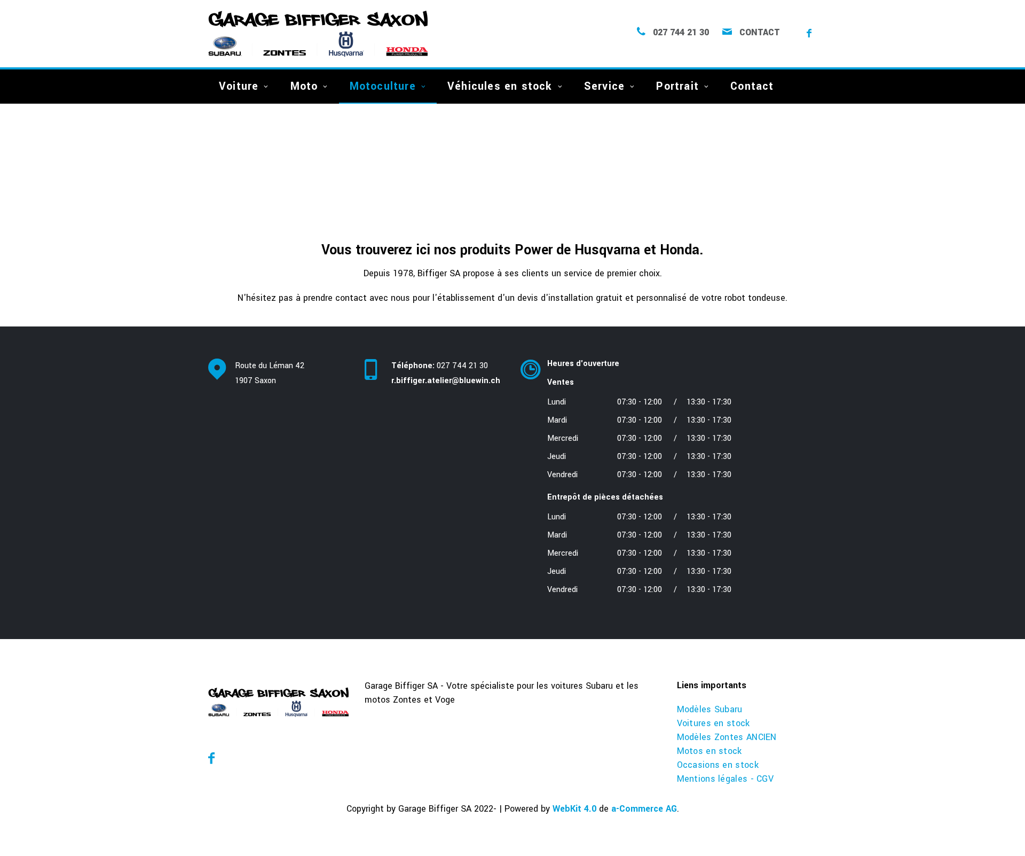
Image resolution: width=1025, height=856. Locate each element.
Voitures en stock (713, 723)
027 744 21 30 (681, 32)
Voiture (238, 86)
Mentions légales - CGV (725, 779)
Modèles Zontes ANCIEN (727, 737)
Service (604, 86)
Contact (759, 32)
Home (217, 180)
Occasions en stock (718, 765)
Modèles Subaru (710, 709)
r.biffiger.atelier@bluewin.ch (445, 380)
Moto (304, 86)
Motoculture (383, 86)
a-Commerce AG (644, 809)
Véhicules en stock (500, 86)
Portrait (677, 86)
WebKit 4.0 (574, 809)
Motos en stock (709, 751)
